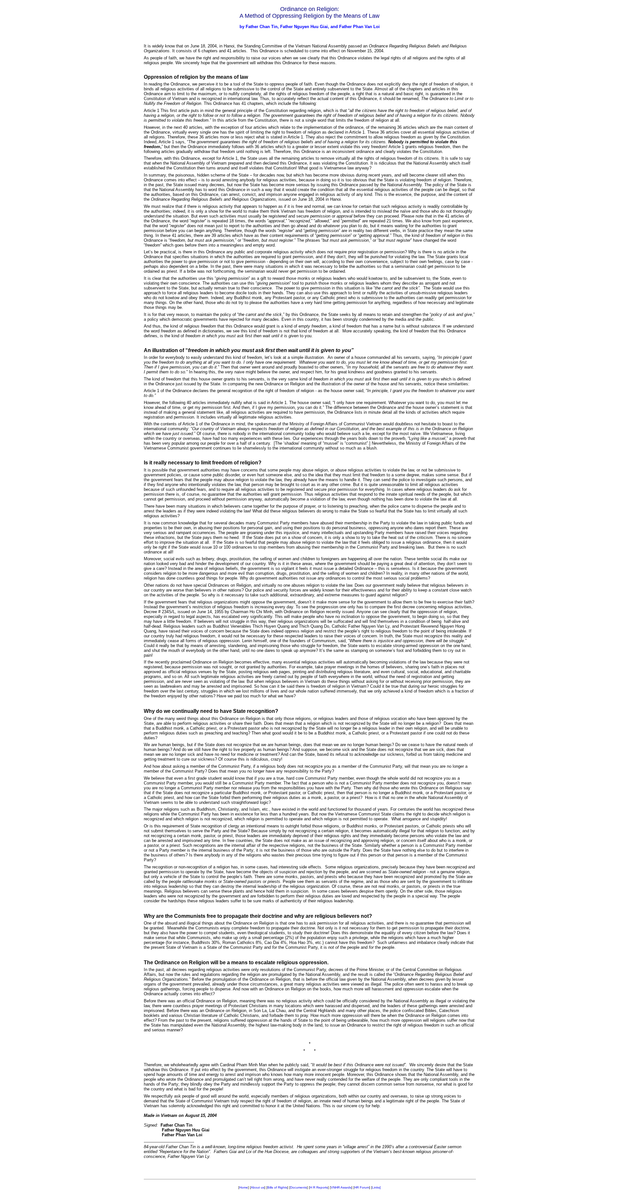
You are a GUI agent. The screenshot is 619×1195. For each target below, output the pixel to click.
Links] (376, 1187)
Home (243, 1187)
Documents (298, 1187)
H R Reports (319, 1187)
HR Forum (361, 1187)
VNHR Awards (341, 1187)
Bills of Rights (277, 1187)
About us (257, 1187)
